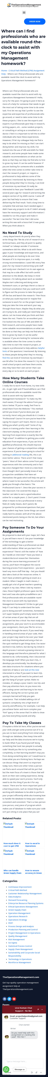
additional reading (20, 454)
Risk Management (16, 939)
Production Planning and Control (23, 929)
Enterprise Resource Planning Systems (25, 903)
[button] (24, 12)
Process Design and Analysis (21, 926)
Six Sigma (12, 942)
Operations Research (17, 916)
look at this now (32, 669)
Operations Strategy (17, 919)
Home (4, 70)
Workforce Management (19, 962)
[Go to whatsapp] (6, 1069)
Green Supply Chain (17, 909)
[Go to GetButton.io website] (6, 1074)
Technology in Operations (20, 959)
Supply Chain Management (20, 949)
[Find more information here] (24, 1040)
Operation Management (19, 913)
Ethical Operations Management (23, 906)
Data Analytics (14, 896)
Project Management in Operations (24, 933)
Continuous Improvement (20, 887)
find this (6, 357)
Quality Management (17, 936)
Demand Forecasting (17, 900)
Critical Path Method (17, 890)
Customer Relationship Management (25, 893)
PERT (10, 923)
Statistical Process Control (20, 946)
